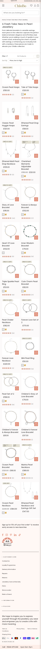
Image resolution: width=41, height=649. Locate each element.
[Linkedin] (15, 535)
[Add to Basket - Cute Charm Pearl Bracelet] (36, 276)
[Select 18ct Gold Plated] (25, 94)
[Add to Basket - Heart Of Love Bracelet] (17, 238)
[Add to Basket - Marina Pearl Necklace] (36, 459)
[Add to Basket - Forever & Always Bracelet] (36, 199)
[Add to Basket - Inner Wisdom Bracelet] (36, 238)
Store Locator (6, 590)
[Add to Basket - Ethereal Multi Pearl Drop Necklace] (17, 156)
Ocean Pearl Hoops (10, 87)
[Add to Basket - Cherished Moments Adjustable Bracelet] (36, 156)
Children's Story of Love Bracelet (29, 395)
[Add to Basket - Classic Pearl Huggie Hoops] (17, 117)
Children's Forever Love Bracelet (29, 431)
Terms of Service (32, 629)
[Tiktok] (20, 535)
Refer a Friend (7, 594)
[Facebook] (2, 535)
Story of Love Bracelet (8, 206)
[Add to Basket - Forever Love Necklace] (17, 353)
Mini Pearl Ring (27, 358)
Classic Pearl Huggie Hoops (8, 124)
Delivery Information (9, 569)
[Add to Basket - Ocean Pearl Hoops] (17, 82)
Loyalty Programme (8, 565)
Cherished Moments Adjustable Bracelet (26, 165)
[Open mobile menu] (3, 6)
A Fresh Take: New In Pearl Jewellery (17, 20)
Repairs (4, 573)
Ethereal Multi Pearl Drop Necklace (10, 162)
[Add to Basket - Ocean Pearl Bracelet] (17, 459)
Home (4, 20)
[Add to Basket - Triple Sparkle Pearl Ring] (17, 276)
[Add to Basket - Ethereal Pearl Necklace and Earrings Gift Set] (36, 497)
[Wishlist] (31, 5)
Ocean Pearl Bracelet (7, 466)
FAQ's (4, 586)
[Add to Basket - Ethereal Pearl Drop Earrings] (36, 117)
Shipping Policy (6, 634)
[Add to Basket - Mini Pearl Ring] (36, 353)
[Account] (35, 5)
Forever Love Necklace (7, 359)
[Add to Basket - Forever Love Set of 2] (36, 314)
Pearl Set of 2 (8, 394)
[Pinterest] (11, 535)
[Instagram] (6, 535)
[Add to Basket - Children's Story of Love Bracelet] (36, 388)
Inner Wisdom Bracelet (27, 244)
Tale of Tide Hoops (29, 87)
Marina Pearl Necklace (27, 466)
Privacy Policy (20, 629)
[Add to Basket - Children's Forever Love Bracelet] (36, 424)
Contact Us (6, 561)
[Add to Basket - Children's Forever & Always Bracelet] (17, 424)
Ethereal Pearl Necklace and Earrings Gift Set (28, 506)
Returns (4, 578)
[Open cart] (38, 5)
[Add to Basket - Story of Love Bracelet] (17, 199)
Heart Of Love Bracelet (8, 244)
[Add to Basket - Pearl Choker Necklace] (17, 314)
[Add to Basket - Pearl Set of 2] (17, 388)
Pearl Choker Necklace (7, 321)
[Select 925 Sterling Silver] (22, 94)
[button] (20, 542)
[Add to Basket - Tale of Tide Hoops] (36, 82)
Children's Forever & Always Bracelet (10, 431)
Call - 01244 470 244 (10, 647)
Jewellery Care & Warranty (11, 582)
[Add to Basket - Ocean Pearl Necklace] (17, 497)
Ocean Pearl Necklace (7, 504)
